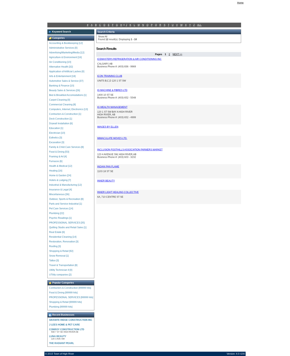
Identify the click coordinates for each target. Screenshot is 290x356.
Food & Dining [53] (59, 151)
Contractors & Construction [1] (65, 114)
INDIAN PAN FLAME (108, 166)
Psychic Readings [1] (60, 218)
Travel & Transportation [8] (63, 265)
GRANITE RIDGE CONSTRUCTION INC (70, 320)
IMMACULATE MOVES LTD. (112, 138)
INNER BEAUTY (106, 180)
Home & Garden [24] (60, 175)
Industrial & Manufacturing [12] (65, 185)
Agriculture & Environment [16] (65, 57)
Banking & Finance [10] (61, 85)
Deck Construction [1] (60, 118)
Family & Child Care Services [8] (66, 147)
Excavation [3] (56, 142)
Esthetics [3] (55, 137)
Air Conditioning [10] (60, 62)
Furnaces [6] (55, 161)
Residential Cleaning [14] (62, 236)
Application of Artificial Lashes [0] (66, 71)
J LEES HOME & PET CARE (64, 324)
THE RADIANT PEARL (61, 343)
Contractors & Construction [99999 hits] (70, 287)
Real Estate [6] (57, 232)
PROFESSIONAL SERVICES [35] (67, 222)
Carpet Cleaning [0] (59, 99)
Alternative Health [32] (61, 66)
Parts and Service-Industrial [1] (65, 203)
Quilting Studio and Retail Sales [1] (67, 227)
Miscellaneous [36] (59, 194)
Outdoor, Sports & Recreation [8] (66, 199)
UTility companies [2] (60, 274)
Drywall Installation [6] (61, 123)
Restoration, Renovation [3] (63, 241)
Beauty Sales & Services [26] (64, 90)
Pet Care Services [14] (61, 208)
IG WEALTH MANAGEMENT (112, 107)
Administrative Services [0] (63, 47)
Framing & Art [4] (58, 156)
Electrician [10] (57, 133)
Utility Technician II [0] (60, 270)
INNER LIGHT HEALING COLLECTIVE (118, 192)
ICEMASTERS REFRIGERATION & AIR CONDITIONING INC (129, 59)
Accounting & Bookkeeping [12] (66, 43)
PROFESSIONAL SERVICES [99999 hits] (71, 297)
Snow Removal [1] (59, 255)
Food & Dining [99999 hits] (63, 292)
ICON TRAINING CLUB (109, 76)
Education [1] (56, 128)
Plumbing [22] (56, 213)
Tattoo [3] (54, 260)
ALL (199, 25)
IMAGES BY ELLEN (107, 126)
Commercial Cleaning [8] (62, 104)
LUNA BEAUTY (57, 336)
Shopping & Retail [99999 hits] (65, 302)
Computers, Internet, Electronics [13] (68, 109)
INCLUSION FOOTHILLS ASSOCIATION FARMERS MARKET (130, 149)
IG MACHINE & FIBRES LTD (112, 90)
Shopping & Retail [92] (61, 251)
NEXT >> (177, 54)
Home (240, 2)
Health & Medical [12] (60, 166)
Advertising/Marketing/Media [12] (66, 52)
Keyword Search (61, 31)
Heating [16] (55, 170)
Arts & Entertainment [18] (62, 76)
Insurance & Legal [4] (60, 189)
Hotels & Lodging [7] (60, 180)
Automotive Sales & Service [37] (66, 81)
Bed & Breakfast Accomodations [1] (67, 95)
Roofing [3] (55, 246)
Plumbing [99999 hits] (60, 306)
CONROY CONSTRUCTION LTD (66, 329)
